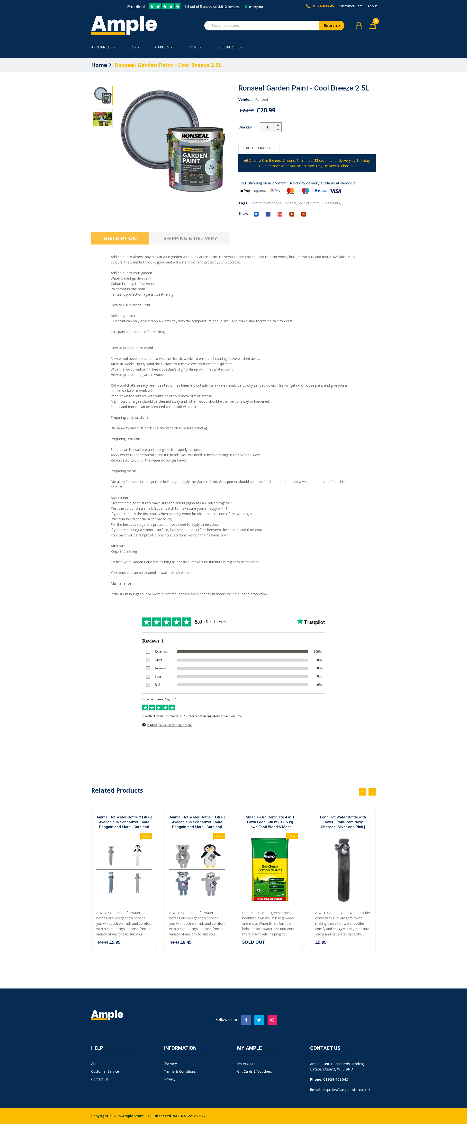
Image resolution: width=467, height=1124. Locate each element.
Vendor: (245, 99)
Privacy (169, 1079)
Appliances (101, 47)
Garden (162, 47)
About (372, 6)
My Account (246, 1063)
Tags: (243, 203)
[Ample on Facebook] (246, 1020)
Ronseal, (290, 203)
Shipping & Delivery (190, 238)
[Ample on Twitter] (259, 1020)
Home (193, 47)
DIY (133, 47)
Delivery (170, 1063)
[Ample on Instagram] (272, 1020)
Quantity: (245, 127)
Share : (244, 213)
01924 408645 (323, 6)
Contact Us (100, 1079)
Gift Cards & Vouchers (254, 1071)
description (120, 238)
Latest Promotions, (267, 203)
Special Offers (230, 47)
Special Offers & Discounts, (319, 203)
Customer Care (351, 6)
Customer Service (105, 1071)
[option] (102, 96)
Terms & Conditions (180, 1071)
